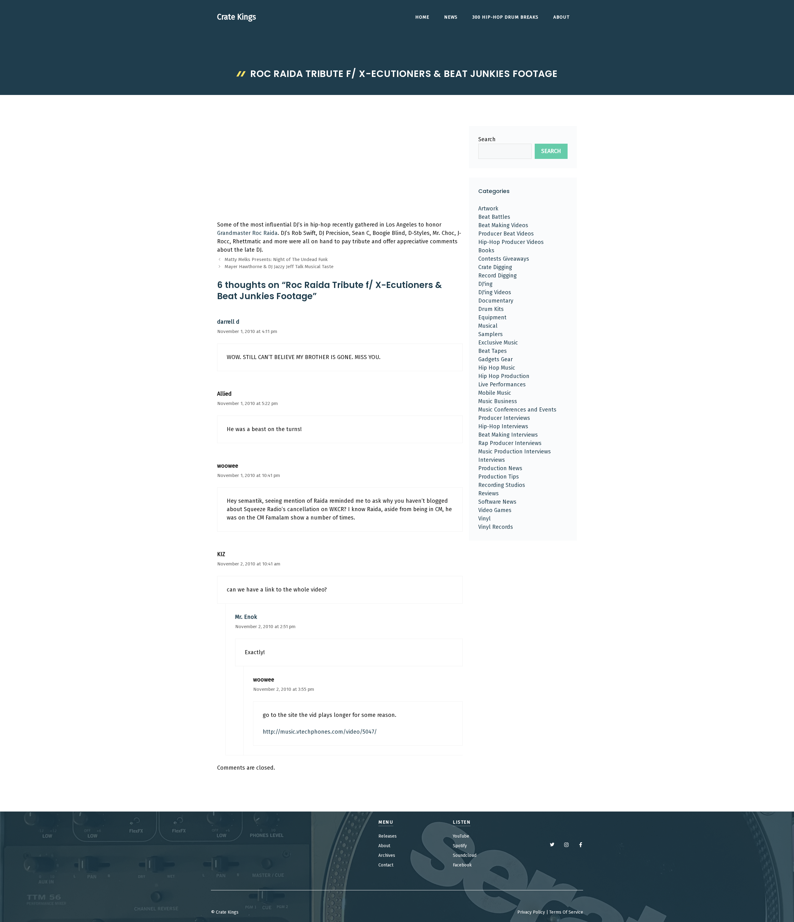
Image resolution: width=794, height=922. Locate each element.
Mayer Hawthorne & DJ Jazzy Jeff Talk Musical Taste (279, 266)
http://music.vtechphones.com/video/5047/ (320, 731)
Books (486, 250)
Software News (497, 501)
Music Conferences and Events (517, 409)
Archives (386, 855)
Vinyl (484, 518)
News (450, 17)
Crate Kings (236, 17)
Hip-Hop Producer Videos (511, 242)
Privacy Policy (531, 912)
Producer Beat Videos (506, 233)
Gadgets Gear (495, 359)
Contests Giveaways (503, 258)
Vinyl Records (495, 527)
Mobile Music (494, 392)
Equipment (492, 317)
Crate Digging (495, 267)
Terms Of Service (566, 912)
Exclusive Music (498, 342)
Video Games (494, 510)
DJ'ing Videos (494, 292)
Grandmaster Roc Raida (247, 233)
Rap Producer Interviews (510, 443)
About (561, 17)
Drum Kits (491, 309)
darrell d (228, 321)
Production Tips (498, 476)
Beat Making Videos (503, 225)
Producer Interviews (504, 418)
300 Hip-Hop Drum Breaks (505, 17)
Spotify (460, 845)
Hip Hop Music (496, 367)
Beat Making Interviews (508, 434)
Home (422, 17)
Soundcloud (464, 855)
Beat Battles (494, 217)
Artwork (488, 208)
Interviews (491, 460)
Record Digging (497, 275)
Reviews (488, 493)
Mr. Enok (246, 617)
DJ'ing (485, 284)
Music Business (497, 401)
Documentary (495, 300)
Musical (487, 325)
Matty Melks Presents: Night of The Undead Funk (276, 259)
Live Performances (502, 384)
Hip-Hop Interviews (503, 426)
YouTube (461, 836)
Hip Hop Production (503, 376)
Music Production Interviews (514, 451)
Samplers (490, 334)
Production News (500, 468)
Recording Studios (501, 485)
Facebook (462, 865)
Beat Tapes (492, 351)
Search (487, 139)
